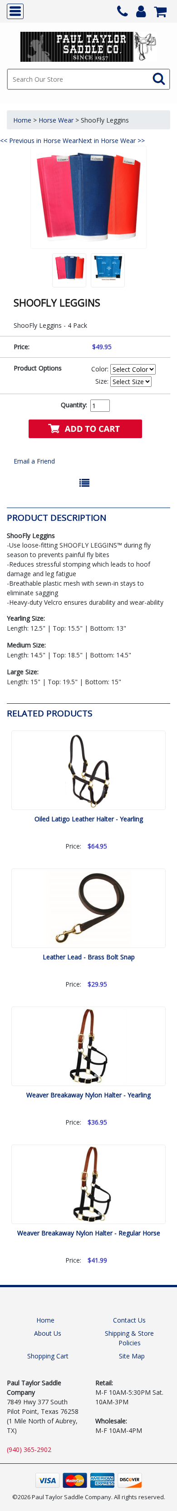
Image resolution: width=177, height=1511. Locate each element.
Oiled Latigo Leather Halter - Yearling (88, 819)
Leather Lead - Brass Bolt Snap (89, 957)
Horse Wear (56, 120)
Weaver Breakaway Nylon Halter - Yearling (88, 1095)
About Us (47, 1333)
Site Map (132, 1356)
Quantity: (74, 404)
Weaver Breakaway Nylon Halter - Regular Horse (88, 1233)
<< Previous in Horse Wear (39, 140)
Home (22, 120)
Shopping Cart (48, 1356)
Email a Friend (34, 461)
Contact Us (129, 1320)
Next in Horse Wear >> (111, 140)
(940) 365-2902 (29, 1449)
